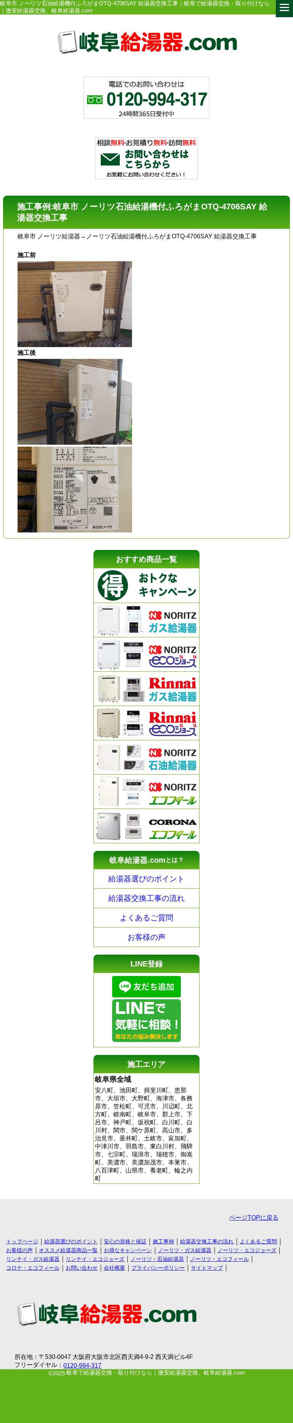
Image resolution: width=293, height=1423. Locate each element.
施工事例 (163, 1241)
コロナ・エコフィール (33, 1268)
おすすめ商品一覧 (146, 559)
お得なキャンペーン (128, 1250)
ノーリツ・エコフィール (219, 1259)
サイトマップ (207, 1268)
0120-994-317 (82, 1365)
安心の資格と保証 (125, 1241)
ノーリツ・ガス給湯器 (184, 1250)
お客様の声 (146, 937)
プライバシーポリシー (158, 1268)
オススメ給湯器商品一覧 (68, 1250)
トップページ (22, 1241)
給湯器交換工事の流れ (146, 898)
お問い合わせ (82, 1268)
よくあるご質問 (146, 917)
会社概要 (114, 1268)
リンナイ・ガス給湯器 (33, 1259)
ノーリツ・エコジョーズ (246, 1250)
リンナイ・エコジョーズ (95, 1259)
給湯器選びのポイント (146, 879)
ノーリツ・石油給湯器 (157, 1259)
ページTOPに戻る (254, 1217)
